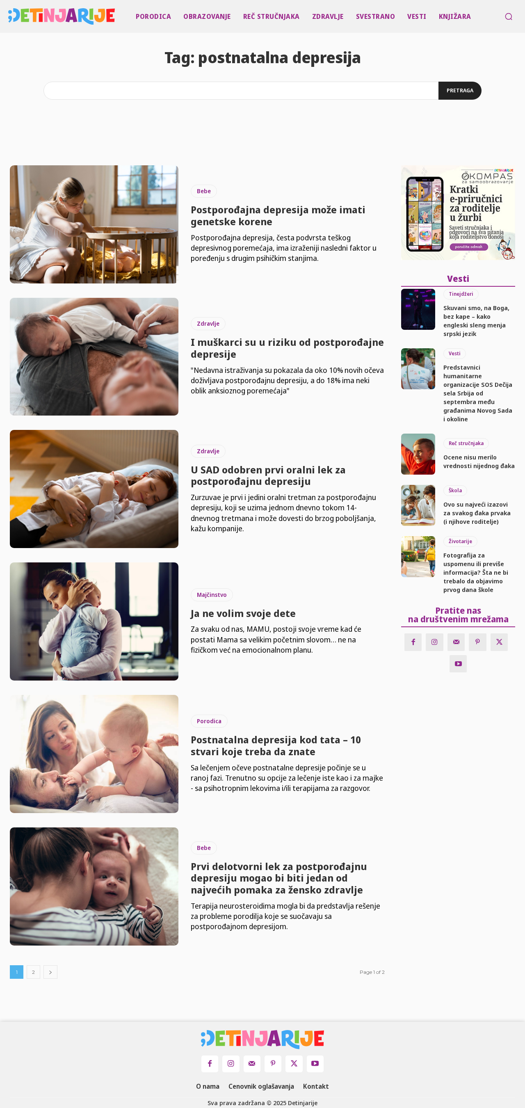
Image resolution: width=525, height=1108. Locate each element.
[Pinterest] (477, 642)
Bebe (204, 191)
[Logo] (9, 16)
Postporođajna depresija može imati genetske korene (278, 215)
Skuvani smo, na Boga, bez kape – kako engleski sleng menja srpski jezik (476, 321)
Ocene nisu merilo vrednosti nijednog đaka (479, 461)
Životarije (460, 541)
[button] (508, 16)
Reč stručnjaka (466, 443)
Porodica (209, 721)
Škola (455, 490)
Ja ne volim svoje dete (243, 613)
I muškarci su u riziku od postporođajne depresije (287, 348)
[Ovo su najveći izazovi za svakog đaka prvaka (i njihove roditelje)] (418, 505)
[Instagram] (434, 642)
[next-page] (50, 972)
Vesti (455, 353)
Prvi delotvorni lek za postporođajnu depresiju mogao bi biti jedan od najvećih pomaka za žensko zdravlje (279, 878)
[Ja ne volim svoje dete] (94, 621)
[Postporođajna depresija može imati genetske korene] (94, 224)
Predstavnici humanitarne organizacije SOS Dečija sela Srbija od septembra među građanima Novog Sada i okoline (477, 393)
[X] (499, 642)
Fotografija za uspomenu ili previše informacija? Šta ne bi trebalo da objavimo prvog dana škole (475, 572)
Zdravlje (208, 323)
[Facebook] (413, 642)
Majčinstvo (212, 595)
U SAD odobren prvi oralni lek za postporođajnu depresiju (268, 475)
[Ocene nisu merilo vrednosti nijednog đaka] (418, 454)
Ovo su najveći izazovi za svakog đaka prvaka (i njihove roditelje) (477, 512)
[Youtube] (458, 664)
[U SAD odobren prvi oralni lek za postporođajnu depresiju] (94, 489)
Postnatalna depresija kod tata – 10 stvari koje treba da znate (276, 745)
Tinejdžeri (461, 293)
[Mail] (456, 642)
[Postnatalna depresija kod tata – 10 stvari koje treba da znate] (94, 754)
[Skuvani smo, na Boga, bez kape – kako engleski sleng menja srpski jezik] (418, 309)
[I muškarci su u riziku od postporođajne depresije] (94, 357)
